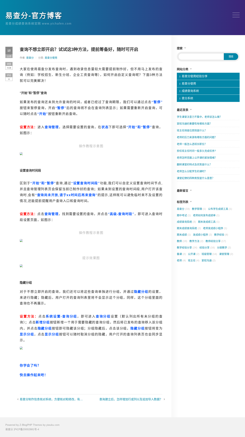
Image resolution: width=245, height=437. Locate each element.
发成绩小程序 (202, 234)
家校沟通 (209, 260)
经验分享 (207, 247)
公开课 (193, 254)
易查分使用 (51, 57)
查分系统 (187, 98)
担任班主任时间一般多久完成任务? (196, 150)
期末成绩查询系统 (189, 228)
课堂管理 (226, 254)
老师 (181, 260)
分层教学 (224, 247)
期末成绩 (184, 234)
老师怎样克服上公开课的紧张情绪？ (197, 157)
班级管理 (209, 254)
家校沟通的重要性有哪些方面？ (194, 123)
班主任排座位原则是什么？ (192, 130)
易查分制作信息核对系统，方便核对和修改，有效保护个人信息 (52, 399)
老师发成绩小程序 (215, 228)
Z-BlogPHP (26, 424)
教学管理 (199, 208)
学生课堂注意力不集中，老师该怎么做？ (199, 116)
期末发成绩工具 (209, 221)
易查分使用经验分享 (195, 76)
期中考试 (184, 215)
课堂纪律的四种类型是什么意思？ (196, 178)
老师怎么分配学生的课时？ (192, 171)
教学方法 (196, 241)
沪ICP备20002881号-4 (26, 429)
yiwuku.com (53, 424)
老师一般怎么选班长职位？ (192, 144)
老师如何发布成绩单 (206, 215)
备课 (181, 254)
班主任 (193, 260)
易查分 (30, 57)
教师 (182, 241)
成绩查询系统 (190, 90)
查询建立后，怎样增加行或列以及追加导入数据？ (130, 399)
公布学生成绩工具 (220, 208)
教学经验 (221, 234)
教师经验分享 (216, 241)
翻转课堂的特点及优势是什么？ (194, 164)
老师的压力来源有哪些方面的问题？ (197, 137)
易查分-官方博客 (33, 16)
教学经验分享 (187, 247)
